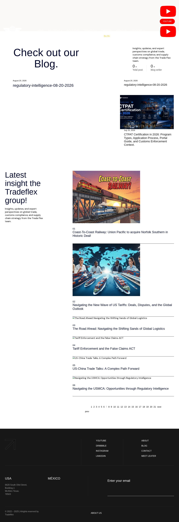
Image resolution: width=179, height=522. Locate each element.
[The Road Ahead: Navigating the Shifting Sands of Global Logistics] (73, 332)
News (76, 36)
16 (136, 406)
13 (125, 406)
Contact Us (93, 36)
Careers (106, 31)
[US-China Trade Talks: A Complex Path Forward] (73, 372)
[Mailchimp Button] (111, 490)
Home (41, 31)
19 (147, 406)
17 (140, 406)
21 (155, 406)
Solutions (54, 31)
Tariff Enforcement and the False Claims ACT (104, 348)
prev (87, 411)
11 (118, 406)
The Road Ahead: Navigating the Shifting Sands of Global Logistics (119, 328)
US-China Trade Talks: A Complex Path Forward (106, 368)
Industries (73, 31)
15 (133, 406)
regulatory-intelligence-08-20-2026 (43, 85)
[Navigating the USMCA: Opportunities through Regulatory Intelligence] (73, 392)
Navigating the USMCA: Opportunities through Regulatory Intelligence (121, 388)
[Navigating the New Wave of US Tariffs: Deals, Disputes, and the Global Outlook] (73, 312)
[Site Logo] (12, 32)
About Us (121, 31)
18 (144, 406)
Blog (107, 36)
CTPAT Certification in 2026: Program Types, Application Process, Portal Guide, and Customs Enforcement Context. (147, 139)
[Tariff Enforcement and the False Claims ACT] (73, 352)
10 (114, 406)
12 (122, 406)
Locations (136, 31)
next (159, 407)
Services (89, 31)
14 (129, 406)
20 (151, 406)
